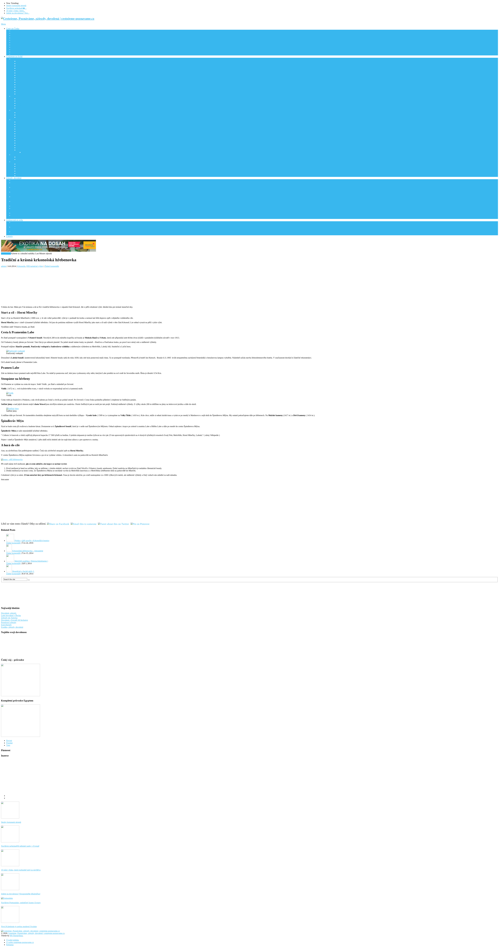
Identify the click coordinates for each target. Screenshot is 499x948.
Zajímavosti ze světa (14, 220)
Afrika (14, 96)
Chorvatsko (21, 129)
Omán (19, 82)
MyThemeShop (16, 936)
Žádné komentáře (52, 266)
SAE (19, 84)
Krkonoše (15, 42)
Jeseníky (14, 35)
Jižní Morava (16, 40)
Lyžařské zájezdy (25, 193)
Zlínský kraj (16, 54)
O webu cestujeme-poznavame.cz (20, 942)
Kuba (19, 171)
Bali (18, 61)
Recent (9, 740)
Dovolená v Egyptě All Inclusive (14, 620)
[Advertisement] (79, 285)
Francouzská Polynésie (26, 115)
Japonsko (20, 70)
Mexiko (20, 173)
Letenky (9, 236)
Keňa (19, 103)
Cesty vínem (25, 198)
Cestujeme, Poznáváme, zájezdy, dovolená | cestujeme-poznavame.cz (36, 933)
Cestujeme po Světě (14, 56)
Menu (3, 24)
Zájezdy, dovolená (13, 178)
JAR (18, 101)
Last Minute (6, 253)
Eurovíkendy (22, 184)
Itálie (19, 126)
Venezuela (21, 159)
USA (19, 176)
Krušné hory (16, 45)
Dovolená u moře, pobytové (22, 180)
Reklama (10, 945)
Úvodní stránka (12, 940)
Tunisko (20, 105)
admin (3, 266)
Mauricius (21, 80)
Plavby (14, 213)
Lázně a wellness (18, 206)
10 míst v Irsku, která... (15, 11)
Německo (21, 133)
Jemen (19, 73)
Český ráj (15, 33)
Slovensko (21, 143)
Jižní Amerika (17, 155)
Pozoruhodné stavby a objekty (37, 233)
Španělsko (21, 145)
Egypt (19, 98)
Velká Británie (22, 150)
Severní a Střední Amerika (22, 162)
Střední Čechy (17, 49)
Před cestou (25, 216)
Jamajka (20, 166)
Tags (8, 745)
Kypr (19, 131)
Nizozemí (21, 136)
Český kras (16, 31)
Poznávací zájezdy (24, 188)
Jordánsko (21, 75)
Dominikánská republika (27, 164)
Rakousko (21, 138)
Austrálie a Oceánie (19, 110)
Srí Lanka (21, 89)
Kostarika (21, 169)
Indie (19, 66)
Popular (9, 743)
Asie (13, 59)
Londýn (25, 152)
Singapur (20, 87)
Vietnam (20, 94)
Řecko (19, 141)
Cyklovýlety (30, 202)
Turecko (20, 148)
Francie (20, 124)
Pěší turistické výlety (22, 209)
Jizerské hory (16, 38)
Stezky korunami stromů (16, 5)
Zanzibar (20, 108)
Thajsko (20, 91)
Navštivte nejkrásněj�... (16, 8)
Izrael (19, 68)
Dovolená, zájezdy (8, 613)
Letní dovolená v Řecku (11, 615)
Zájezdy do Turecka (9, 618)
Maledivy (20, 77)
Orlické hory (16, 47)
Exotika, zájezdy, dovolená (12, 627)
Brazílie (20, 157)
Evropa (14, 119)
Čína (19, 63)
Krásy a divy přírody (31, 223)
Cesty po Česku (12, 28)
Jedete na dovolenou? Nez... (17, 13)
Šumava (14, 52)
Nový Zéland (22, 117)
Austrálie (20, 112)
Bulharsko (21, 122)
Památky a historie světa (47, 228)
